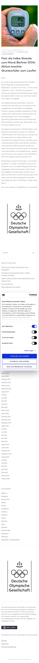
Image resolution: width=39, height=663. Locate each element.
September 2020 (6, 454)
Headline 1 (4, 511)
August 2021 (5, 426)
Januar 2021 (5, 447)
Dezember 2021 (6, 416)
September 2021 (6, 422)
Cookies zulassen (19, 356)
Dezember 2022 (6, 379)
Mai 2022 (4, 401)
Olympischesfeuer (8, 52)
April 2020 (4, 469)
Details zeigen (28, 350)
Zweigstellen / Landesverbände (10, 539)
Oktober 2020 (5, 450)
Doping (3, 502)
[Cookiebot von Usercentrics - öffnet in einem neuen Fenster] (29, 295)
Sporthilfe (4, 527)
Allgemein (4, 493)
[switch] (34, 332)
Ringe (3, 524)
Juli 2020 (4, 460)
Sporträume (4, 533)
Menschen (4, 521)
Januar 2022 (5, 413)
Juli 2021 (4, 429)
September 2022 (6, 388)
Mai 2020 (4, 466)
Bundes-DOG (5, 499)
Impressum (5, 644)
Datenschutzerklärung (8, 647)
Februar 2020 (5, 475)
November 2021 (6, 419)
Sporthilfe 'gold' (5, 530)
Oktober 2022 (5, 385)
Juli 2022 (4, 395)
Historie (3, 518)
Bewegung (4, 496)
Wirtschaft (4, 536)
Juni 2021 (4, 432)
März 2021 (4, 441)
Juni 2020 (4, 463)
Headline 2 (4, 515)
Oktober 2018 (5, 478)
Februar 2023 (5, 373)
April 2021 (4, 438)
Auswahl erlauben (19, 361)
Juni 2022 (4, 398)
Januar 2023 (5, 376)
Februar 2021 (5, 444)
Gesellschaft (5, 508)
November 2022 (6, 382)
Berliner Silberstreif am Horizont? (11, 287)
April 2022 (4, 404)
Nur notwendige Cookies (19, 366)
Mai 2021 (4, 435)
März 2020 (4, 472)
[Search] (33, 253)
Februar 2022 (5, 410)
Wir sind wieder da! (7, 284)
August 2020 (5, 457)
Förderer (3, 505)
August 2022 (5, 391)
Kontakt (4, 641)
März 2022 (4, 407)
